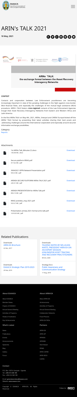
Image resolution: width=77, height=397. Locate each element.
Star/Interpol (44, 345)
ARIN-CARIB (44, 352)
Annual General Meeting (10, 309)
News (4, 330)
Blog (4, 348)
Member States (8, 302)
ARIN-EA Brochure (12, 245)
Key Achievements (9, 320)
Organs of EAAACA (9, 306)
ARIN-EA (43, 330)
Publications (6, 334)
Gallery (5, 352)
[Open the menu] (72, 6)
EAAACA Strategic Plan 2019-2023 (19, 267)
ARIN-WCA (43, 355)
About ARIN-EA (45, 299)
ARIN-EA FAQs (45, 320)
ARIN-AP (43, 334)
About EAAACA (8, 299)
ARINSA (42, 337)
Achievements (44, 302)
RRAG (42, 348)
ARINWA (43, 341)
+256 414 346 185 (11, 373)
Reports (4, 132)
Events (5, 337)
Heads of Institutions (9, 317)
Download (71, 150)
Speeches (6, 345)
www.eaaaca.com (14, 381)
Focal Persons (44, 317)
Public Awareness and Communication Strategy (53, 268)
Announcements (8, 341)
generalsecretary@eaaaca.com (17, 379)
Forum (5, 355)
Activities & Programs (10, 313)
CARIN (42, 359)
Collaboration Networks (47, 313)
